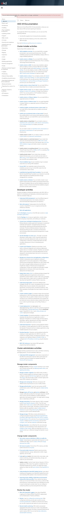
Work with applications (25, 210)
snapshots (34, 422)
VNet (48, 150)
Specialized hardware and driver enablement (7, 81)
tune (26, 456)
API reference (5, 93)
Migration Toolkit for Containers (6, 90)
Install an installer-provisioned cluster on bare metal (32, 107)
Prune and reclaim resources (27, 450)
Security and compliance (8, 42)
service (37, 392)
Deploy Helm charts (24, 273)
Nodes (3, 65)
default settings (36, 68)
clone (26, 422)
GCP (42, 140)
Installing (4, 27)
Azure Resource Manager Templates (38, 81)
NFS (38, 417)
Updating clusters (6, 33)
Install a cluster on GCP (25, 89)
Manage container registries (27, 372)
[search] (16, 16)
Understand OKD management (27, 355)
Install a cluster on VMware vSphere (28, 97)
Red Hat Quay (33, 376)
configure (22, 422)
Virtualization (5, 95)
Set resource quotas (25, 446)
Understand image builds (26, 282)
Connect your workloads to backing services (30, 221)
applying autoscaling (24, 370)
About (21, 20)
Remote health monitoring (26, 506)
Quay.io (23, 377)
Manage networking (25, 401)
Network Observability (7, 76)
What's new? (5, 23)
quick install (23, 136)
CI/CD (3, 57)
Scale (21, 456)
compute (35, 366)
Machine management (7, 63)
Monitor (22, 498)
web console (36, 467)
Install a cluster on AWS (25, 65)
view (24, 217)
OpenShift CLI (45, 467)
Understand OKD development (27, 198)
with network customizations (26, 130)
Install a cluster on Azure (26, 76)
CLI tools (4, 40)
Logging (4, 71)
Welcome (5, 21)
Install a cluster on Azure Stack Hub (28, 85)
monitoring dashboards (25, 501)
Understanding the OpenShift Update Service (31, 471)
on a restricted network (26, 124)
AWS (39, 140)
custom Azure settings (29, 77)
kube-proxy (29, 404)
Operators (4, 54)
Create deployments (25, 306)
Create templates (24, 315)
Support (4, 35)
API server (30, 392)
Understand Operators (25, 324)
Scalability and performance (8, 78)
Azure (23, 157)
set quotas (31, 447)
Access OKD (23, 166)
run (47, 428)
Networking (5, 48)
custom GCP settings (30, 91)
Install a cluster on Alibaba (26, 59)
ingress (25, 392)
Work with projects (24, 204)
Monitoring (4, 73)
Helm (31, 273)
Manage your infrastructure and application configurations (34, 257)
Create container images (26, 293)
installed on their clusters (25, 428)
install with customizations (35, 136)
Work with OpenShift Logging (27, 492)
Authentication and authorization (6, 45)
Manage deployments (33, 309)
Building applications (7, 61)
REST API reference (25, 343)
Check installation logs (25, 162)
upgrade (22, 430)
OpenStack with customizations (27, 122)
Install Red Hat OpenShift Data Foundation (30, 172)
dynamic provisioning (34, 420)
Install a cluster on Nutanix (26, 180)
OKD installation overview (26, 51)
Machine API (23, 360)
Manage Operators (24, 425)
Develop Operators (24, 332)
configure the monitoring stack (35, 498)
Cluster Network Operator (29, 403)
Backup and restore (6, 84)
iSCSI (41, 417)
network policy (35, 409)
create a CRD (37, 441)
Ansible (38, 337)
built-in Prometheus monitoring (31, 339)
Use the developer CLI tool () (28, 235)
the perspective (25, 213)
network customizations (42, 122)
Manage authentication (25, 386)
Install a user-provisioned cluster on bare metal (31, 113)
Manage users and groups (26, 382)
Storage (4, 50)
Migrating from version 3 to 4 (8, 86)
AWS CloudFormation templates (27, 73)
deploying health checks (40, 368)
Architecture (5, 25)
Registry (4, 52)
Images (4, 59)
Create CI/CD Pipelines (25, 246)
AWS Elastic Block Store (31, 417)
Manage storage (24, 414)
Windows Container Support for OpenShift (8, 68)
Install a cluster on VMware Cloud (28, 101)
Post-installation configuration (5, 30)
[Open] (2, 8)
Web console (5, 38)
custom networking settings (42, 77)
